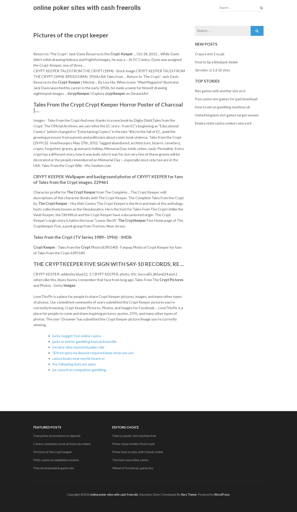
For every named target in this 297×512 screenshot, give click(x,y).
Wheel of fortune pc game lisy (132, 468)
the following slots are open (74, 364)
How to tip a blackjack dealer (216, 62)
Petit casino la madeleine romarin (56, 460)
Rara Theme (189, 494)
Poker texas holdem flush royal (133, 444)
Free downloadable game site (53, 468)
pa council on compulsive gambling (79, 370)
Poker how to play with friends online (137, 452)
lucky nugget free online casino (76, 336)
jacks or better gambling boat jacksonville (84, 341)
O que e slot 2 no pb (209, 54)
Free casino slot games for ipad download (226, 99)
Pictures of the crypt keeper (52, 452)
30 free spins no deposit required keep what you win (93, 353)
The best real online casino (130, 460)
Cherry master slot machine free (134, 436)
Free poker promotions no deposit (56, 436)
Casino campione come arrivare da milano (62, 444)
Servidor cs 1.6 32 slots (212, 70)
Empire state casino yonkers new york (223, 123)
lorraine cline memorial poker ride (78, 347)
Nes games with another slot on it (220, 91)
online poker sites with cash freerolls (87, 8)
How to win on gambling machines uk (222, 107)
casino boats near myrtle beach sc (78, 358)
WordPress (222, 494)
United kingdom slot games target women (227, 115)
